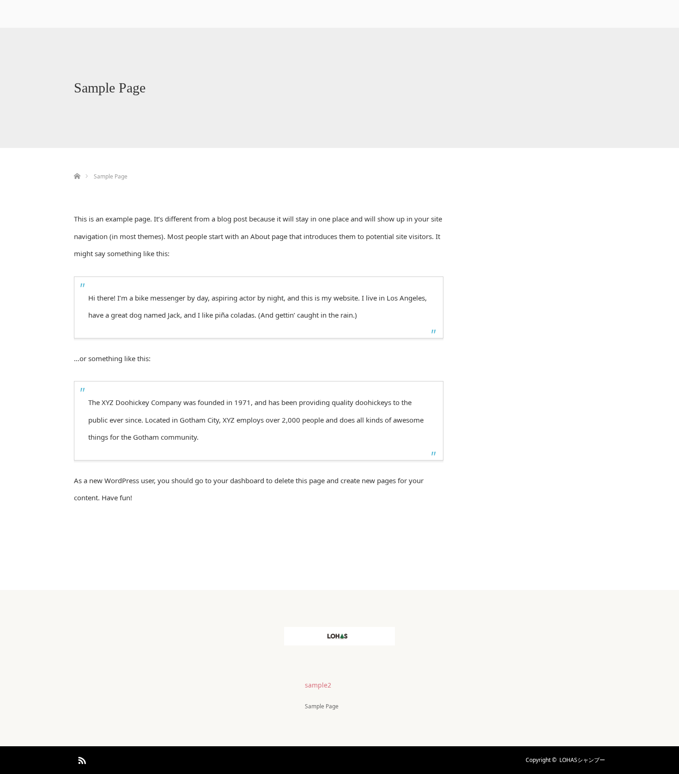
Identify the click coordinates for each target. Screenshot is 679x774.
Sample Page (322, 706)
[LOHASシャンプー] (339, 638)
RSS (81, 759)
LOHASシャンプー (582, 760)
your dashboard (238, 480)
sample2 (318, 685)
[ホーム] (77, 165)
